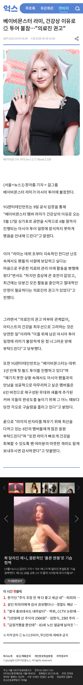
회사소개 (7, 656)
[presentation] (4, 488)
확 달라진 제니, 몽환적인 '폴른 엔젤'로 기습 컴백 (38, 560)
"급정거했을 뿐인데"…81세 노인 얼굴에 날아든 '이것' (42, 625)
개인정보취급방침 (43, 656)
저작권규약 (62, 656)
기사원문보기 (14, 581)
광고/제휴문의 (23, 656)
